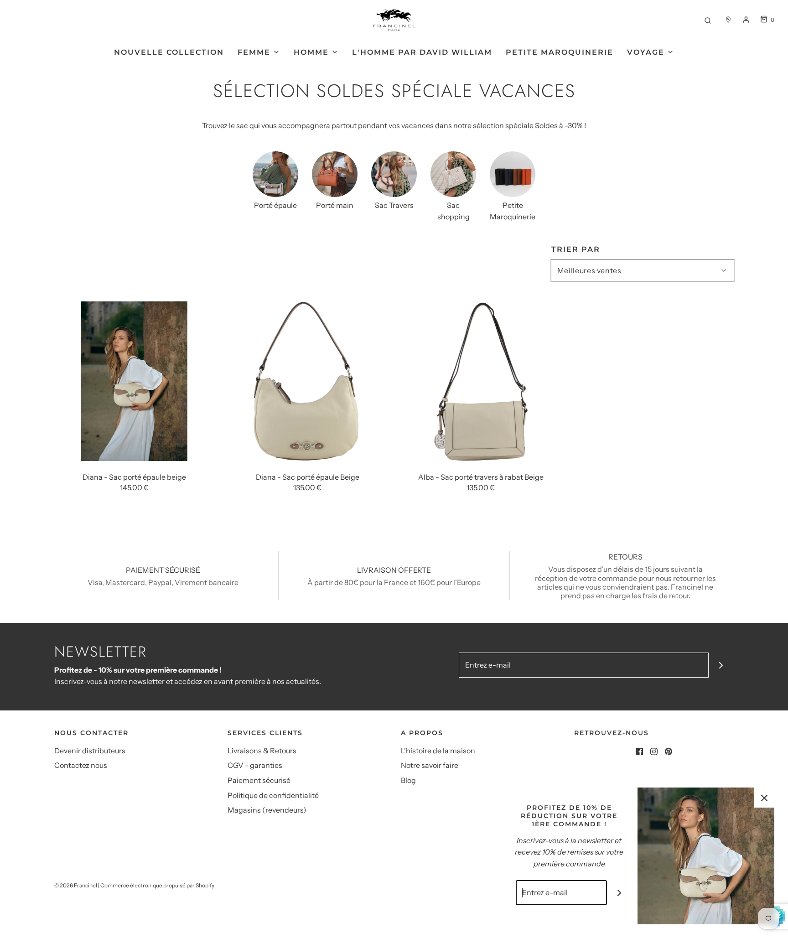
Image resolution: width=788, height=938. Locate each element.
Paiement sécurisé (259, 780)
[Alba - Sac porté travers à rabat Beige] (480, 380)
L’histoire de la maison (438, 750)
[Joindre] (721, 665)
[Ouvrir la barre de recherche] (708, 20)
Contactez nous (80, 765)
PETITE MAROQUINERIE (559, 52)
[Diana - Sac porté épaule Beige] (307, 380)
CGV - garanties (255, 765)
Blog (408, 780)
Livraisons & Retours (262, 750)
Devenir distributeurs (89, 750)
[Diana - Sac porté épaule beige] (134, 380)
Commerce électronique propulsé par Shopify (157, 885)
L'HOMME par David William (422, 52)
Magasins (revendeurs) (267, 809)
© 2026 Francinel (75, 885)
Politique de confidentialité (273, 795)
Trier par (575, 249)
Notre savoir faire (429, 765)
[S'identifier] (746, 19)
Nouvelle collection (169, 52)
